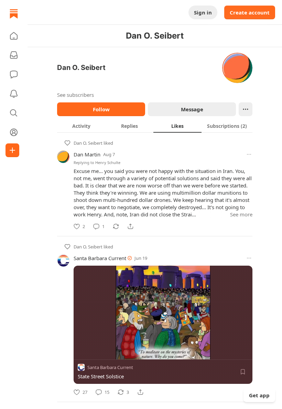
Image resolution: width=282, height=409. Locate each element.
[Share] (130, 226)
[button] (14, 36)
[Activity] (14, 93)
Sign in (203, 12)
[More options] (248, 154)
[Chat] (14, 74)
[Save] (242, 371)
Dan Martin (87, 154)
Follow (101, 109)
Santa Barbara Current (100, 258)
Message (192, 109)
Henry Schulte (107, 162)
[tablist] (154, 126)
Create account (250, 12)
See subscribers (75, 94)
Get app (259, 395)
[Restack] (116, 226)
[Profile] (14, 132)
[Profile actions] (245, 109)
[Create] (12, 150)
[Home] (14, 14)
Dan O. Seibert (88, 143)
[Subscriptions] (14, 55)
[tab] (81, 126)
